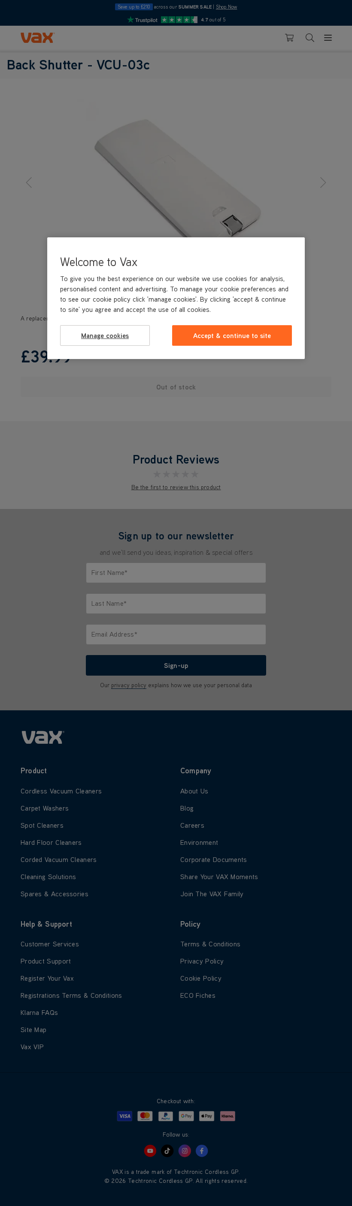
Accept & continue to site (232, 335)
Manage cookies (105, 335)
